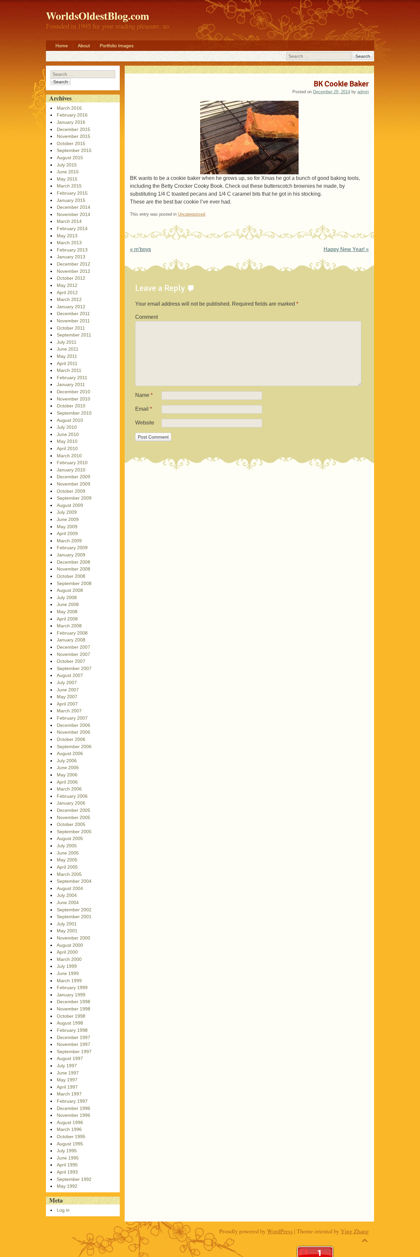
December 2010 (73, 391)
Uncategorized (191, 214)
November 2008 (73, 569)
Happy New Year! (346, 249)
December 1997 (73, 1037)
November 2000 (73, 938)
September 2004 (74, 881)
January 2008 (71, 639)
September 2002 (74, 909)
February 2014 (72, 228)
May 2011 (67, 356)
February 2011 (72, 377)
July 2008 (67, 597)
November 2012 (73, 271)
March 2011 (69, 370)
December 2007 (73, 647)
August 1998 (70, 1023)
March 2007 (69, 710)
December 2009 (73, 476)
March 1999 (69, 980)
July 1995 (67, 1150)
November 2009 (73, 484)
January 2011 (71, 384)
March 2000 (69, 959)
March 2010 (69, 455)
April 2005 (67, 867)
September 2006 (74, 746)
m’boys (140, 249)
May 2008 (67, 611)
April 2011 (67, 363)
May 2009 (67, 526)
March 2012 (69, 299)
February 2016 (72, 115)
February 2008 (72, 633)
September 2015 (74, 150)
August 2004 (70, 888)
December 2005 (73, 810)
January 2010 (71, 469)
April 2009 (67, 533)
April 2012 (67, 292)
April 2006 (67, 782)
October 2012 (71, 278)
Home (61, 45)
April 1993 (67, 1172)
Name (144, 395)
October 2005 (71, 824)
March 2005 (69, 874)
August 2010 (70, 420)
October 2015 (71, 143)
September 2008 (74, 583)
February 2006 (72, 796)
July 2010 (67, 427)
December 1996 (73, 1108)
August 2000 (70, 945)
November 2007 (73, 654)
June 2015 (68, 171)
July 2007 (67, 682)
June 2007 (68, 689)
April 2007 (67, 703)
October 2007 (71, 661)
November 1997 (73, 1044)
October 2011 (71, 328)
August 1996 (70, 1122)
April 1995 (67, 1164)
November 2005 (73, 817)
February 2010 (72, 462)
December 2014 (73, 207)
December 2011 (73, 313)
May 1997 (67, 1079)
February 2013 (72, 249)
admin (363, 91)
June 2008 (68, 604)
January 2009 (71, 554)
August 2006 (70, 753)
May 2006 (67, 774)
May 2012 (67, 285)
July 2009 (67, 512)
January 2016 (71, 122)
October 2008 (71, 576)
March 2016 (69, 108)
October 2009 (71, 491)
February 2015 (72, 193)
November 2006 (73, 732)
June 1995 (68, 1157)
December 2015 (73, 129)
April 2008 (67, 618)
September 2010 (74, 413)
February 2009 (72, 547)
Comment (146, 317)
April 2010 (67, 448)
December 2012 (73, 264)
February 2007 (72, 718)
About (84, 45)
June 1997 (68, 1072)
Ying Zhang (355, 1231)
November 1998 (73, 1008)
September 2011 (74, 334)
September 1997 (74, 1051)
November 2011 (73, 320)
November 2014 (73, 214)
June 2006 (68, 767)
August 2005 (70, 838)
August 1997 (70, 1058)
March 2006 (69, 788)
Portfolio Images (117, 45)
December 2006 (73, 725)
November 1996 (73, 1115)
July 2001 (67, 923)
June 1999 (68, 973)
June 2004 (68, 902)
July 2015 (67, 164)
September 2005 (74, 831)
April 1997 (67, 1087)
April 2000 (67, 952)
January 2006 (71, 803)
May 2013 (67, 235)
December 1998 (73, 1001)
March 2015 (69, 185)
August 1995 (70, 1143)
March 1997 (69, 1093)
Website (144, 422)
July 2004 (67, 895)
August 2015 (70, 157)
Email (143, 409)
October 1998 (71, 1016)
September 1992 (74, 1179)
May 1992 (67, 1186)
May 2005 (67, 859)
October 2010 (71, 405)
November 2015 (73, 136)
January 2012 (71, 306)
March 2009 (69, 540)
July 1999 (67, 966)
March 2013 (69, 242)
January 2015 (71, 200)
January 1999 (71, 994)
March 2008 (69, 625)
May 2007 (67, 696)
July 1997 (67, 1065)
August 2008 (70, 590)
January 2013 (71, 256)
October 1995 (71, 1136)
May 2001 (67, 930)
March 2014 (69, 221)
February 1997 (72, 1101)
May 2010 (67, 441)
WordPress (280, 1231)
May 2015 (67, 179)
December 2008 (73, 562)
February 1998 (72, 1030)
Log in (63, 1210)
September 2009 (74, 498)
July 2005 (67, 845)
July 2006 (67, 760)
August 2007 (70, 675)
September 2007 (74, 668)
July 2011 (66, 342)
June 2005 (68, 853)
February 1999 (72, 987)
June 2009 (68, 519)
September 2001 (74, 916)
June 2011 (67, 349)
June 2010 (68, 434)
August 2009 (70, 505)
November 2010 (73, 398)
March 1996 (69, 1129)
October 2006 (71, 739)
